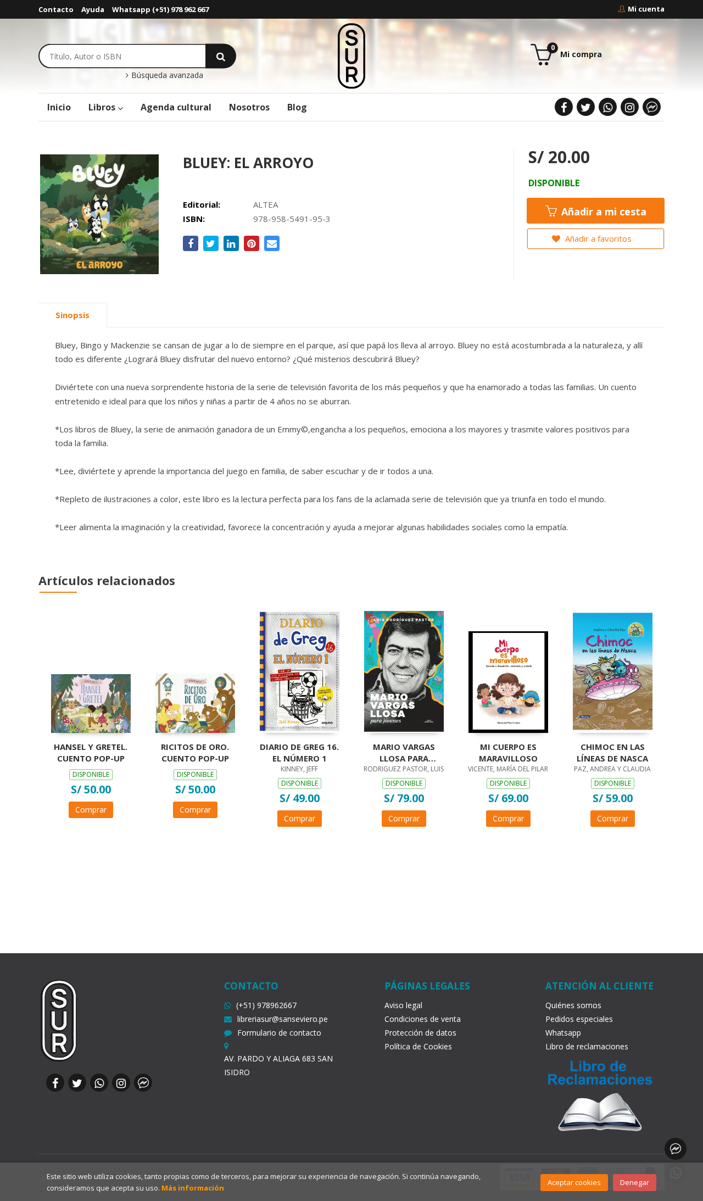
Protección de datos (420, 1032)
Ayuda (92, 9)
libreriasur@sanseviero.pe (282, 1019)
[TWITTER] (586, 107)
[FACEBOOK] (564, 107)
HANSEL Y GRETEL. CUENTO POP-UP (90, 752)
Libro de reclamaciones (586, 1046)
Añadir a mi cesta (602, 211)
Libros (103, 107)
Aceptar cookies (574, 1182)
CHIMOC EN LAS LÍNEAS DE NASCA (612, 752)
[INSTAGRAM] (630, 107)
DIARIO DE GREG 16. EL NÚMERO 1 (299, 752)
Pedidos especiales (579, 1019)
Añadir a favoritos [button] (597, 238)
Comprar (91, 809)
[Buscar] (220, 55)
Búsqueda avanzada (166, 75)
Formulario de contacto (279, 1032)
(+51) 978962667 (266, 1005)
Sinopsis (72, 314)
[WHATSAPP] (608, 107)
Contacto (56, 9)
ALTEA (265, 204)
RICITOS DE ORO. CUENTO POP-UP (195, 752)
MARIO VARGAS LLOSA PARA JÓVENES (404, 752)
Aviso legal (403, 1005)
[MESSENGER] (652, 107)
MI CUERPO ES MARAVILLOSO (508, 752)
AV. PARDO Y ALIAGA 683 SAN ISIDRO (278, 1065)
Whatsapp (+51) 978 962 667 (160, 9)
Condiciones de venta (422, 1019)
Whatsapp (563, 1032)
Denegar (634, 1182)
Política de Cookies (418, 1046)
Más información (192, 1188)
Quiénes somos (573, 1005)
